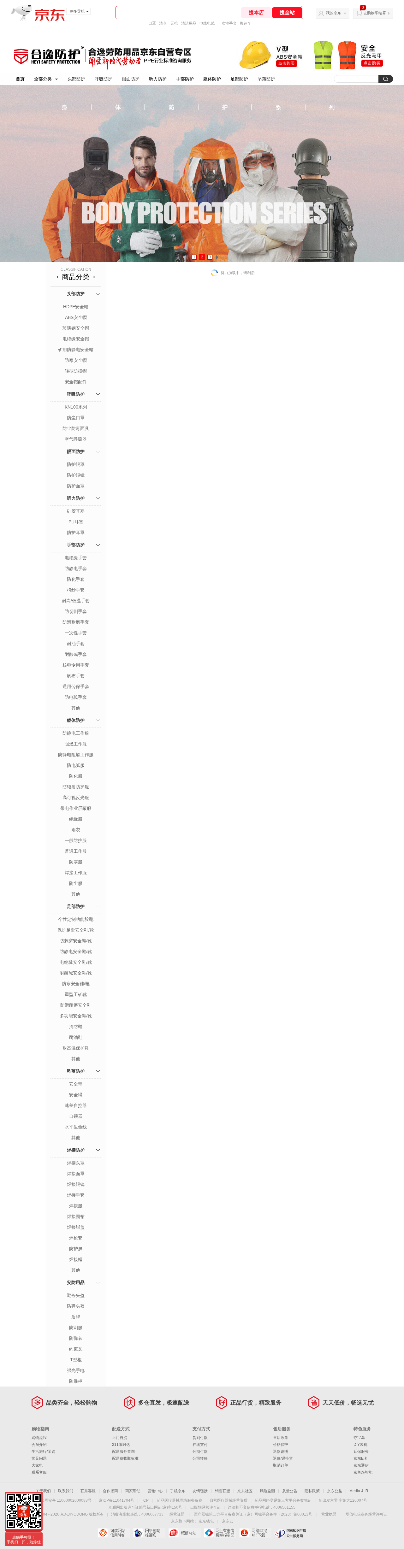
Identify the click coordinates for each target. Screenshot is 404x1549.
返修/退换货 (283, 1458)
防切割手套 (76, 611)
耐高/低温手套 (76, 600)
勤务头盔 (76, 1295)
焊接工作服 (76, 872)
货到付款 (200, 1437)
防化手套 (76, 579)
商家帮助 (132, 1491)
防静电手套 (76, 568)
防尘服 (75, 883)
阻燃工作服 (76, 743)
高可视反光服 (75, 797)
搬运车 (245, 23)
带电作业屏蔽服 (75, 808)
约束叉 (75, 1349)
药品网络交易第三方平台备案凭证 (283, 1500)
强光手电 (76, 1370)
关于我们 (43, 1491)
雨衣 (75, 829)
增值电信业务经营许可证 (366, 1514)
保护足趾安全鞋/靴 (75, 930)
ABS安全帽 (76, 317)
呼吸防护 (103, 78)
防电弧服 (76, 765)
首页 (20, 78)
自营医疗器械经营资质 (228, 1500)
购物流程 (39, 1437)
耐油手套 (76, 643)
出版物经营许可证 (205, 1507)
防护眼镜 (76, 475)
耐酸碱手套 (76, 654)
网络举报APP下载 (255, 1533)
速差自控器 (76, 1105)
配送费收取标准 (125, 1458)
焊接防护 (76, 1149)
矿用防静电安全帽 (75, 349)
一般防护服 (76, 840)
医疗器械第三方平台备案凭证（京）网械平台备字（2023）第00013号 (253, 1514)
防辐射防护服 (75, 786)
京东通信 (361, 1465)
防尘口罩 (76, 417)
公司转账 (200, 1458)
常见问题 (39, 1458)
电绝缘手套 (76, 557)
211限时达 (121, 1444)
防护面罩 (76, 485)
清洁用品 (188, 23)
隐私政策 (312, 1491)
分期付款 (200, 1451)
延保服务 (361, 1451)
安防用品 (76, 1282)
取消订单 (280, 1465)
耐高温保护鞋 (75, 1048)
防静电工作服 (75, 733)
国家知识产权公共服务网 (290, 1533)
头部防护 (76, 78)
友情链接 (200, 1491)
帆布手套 (76, 675)
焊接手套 (76, 1195)
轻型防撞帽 (76, 371)
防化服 (75, 776)
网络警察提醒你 (149, 1533)
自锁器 (75, 1116)
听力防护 (158, 78)
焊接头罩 (76, 1162)
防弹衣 (75, 1338)
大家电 (37, 1465)
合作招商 (110, 1491)
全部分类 (43, 78)
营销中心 (155, 1491)
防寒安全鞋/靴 (76, 983)
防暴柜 (75, 1381)
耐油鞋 (75, 1037)
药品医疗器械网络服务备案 (179, 1500)
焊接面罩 (76, 1173)
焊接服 (75, 1205)
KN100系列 (76, 406)
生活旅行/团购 (43, 1451)
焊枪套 (75, 1237)
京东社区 (244, 1491)
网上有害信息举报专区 (220, 1533)
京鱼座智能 (363, 1472)
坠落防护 (266, 78)
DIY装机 (360, 1444)
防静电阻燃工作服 (75, 754)
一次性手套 (227, 23)
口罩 (152, 23)
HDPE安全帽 (75, 306)
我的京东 (333, 13)
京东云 (227, 1521)
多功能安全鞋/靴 (76, 1015)
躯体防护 (212, 78)
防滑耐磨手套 (75, 622)
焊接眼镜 (76, 1184)
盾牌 (75, 1316)
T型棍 (76, 1359)
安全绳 (75, 1094)
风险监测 (267, 1491)
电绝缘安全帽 (75, 338)
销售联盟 (222, 1491)
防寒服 (75, 861)
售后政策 (280, 1437)
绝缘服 (75, 819)
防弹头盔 (76, 1306)
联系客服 (39, 1472)
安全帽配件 (76, 381)
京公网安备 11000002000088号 (64, 1500)
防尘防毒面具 (75, 428)
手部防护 (185, 78)
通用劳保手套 (75, 686)
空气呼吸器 (76, 439)
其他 (75, 707)
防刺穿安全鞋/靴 (76, 940)
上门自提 (119, 1437)
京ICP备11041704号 (116, 1500)
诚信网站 (184, 1533)
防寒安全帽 (76, 360)
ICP (145, 1500)
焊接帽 (75, 1259)
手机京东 (177, 1491)
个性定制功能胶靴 (75, 919)
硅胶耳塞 (76, 511)
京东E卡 (360, 1458)
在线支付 (200, 1444)
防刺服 (75, 1327)
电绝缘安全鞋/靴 (76, 962)
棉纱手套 (76, 589)
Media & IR (358, 1491)
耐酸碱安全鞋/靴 (76, 972)
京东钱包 (206, 1521)
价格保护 (280, 1444)
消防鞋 (75, 1026)
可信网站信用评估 (114, 1533)
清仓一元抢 (168, 23)
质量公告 (289, 1491)
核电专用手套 (75, 665)
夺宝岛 (359, 1437)
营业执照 (328, 1514)
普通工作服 (76, 851)
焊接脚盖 (76, 1227)
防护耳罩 (76, 532)
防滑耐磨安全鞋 (75, 1005)
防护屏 (75, 1248)
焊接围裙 (76, 1216)
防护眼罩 (76, 464)
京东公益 (334, 1491)
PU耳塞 (75, 521)
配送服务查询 (123, 1451)
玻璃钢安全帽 (75, 328)
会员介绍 (39, 1444)
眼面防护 (131, 78)
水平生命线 (76, 1126)
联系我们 (65, 1491)
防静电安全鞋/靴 (76, 951)
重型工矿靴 (76, 994)
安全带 (75, 1084)
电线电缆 (207, 23)
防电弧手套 (76, 697)
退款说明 (280, 1451)
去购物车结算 (374, 13)
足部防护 (239, 78)
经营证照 (177, 1514)
